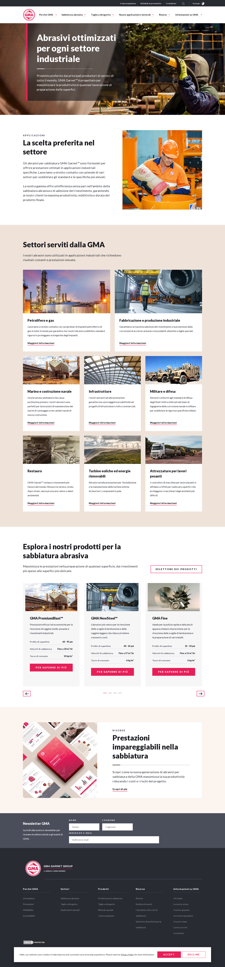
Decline (194, 954)
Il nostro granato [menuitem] (181, 910)
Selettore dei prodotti (176, 569)
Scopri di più (119, 789)
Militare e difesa (163, 391)
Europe (196, 3)
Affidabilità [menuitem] (28, 910)
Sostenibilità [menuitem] (29, 915)
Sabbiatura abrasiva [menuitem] (72, 14)
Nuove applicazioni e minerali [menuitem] (135, 14)
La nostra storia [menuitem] (180, 904)
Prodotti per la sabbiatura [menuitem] (110, 898)
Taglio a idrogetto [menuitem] (101, 14)
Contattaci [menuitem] (171, 3)
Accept (169, 954)
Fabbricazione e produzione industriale (149, 320)
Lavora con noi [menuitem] (180, 927)
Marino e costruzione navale (50, 391)
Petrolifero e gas (41, 320)
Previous (27, 693)
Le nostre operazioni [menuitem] (183, 915)
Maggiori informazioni (41, 343)
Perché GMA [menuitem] (46, 14)
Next (200, 693)
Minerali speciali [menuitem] (105, 910)
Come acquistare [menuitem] (128, 3)
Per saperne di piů (51, 667)
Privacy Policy (127, 954)
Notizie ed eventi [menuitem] (144, 904)
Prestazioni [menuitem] (28, 904)
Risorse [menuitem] (163, 14)
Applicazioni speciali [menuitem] (70, 910)
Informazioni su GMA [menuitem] (186, 14)
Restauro (35, 471)
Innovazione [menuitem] (29, 898)
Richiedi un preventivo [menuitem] (151, 3)
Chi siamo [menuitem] (178, 898)
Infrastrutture (100, 391)
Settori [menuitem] (65, 888)
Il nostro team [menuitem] (180, 921)
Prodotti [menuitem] (103, 888)
